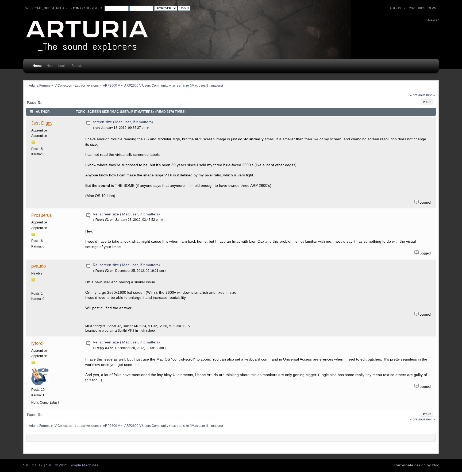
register (94, 8)
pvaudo (38, 266)
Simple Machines (84, 465)
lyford (37, 343)
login (74, 8)
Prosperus (41, 215)
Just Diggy (42, 123)
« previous (417, 95)
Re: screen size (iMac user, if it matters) (126, 214)
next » (430, 95)
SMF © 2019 (56, 465)
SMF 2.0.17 (33, 465)
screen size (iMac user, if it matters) (123, 122)
